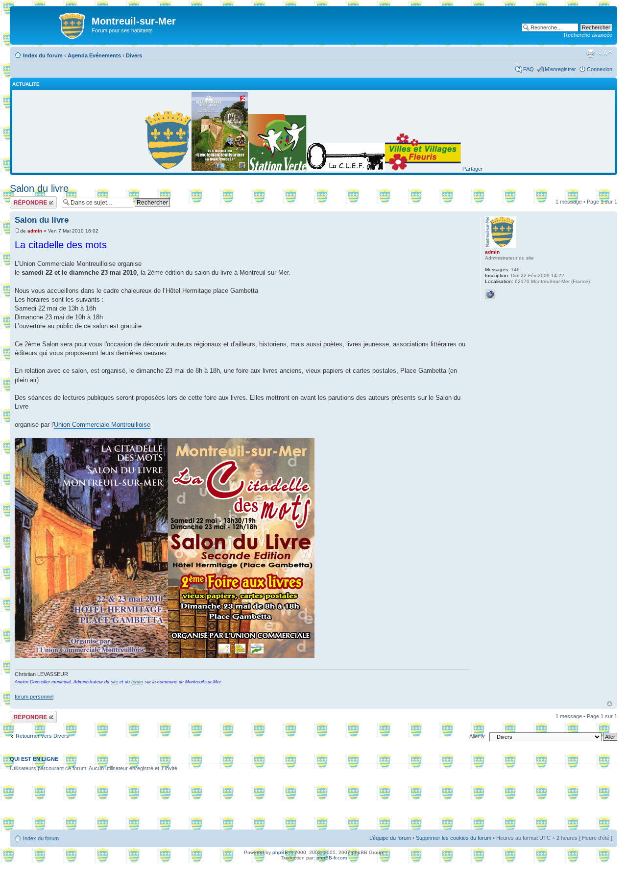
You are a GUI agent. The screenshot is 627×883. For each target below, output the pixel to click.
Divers (134, 55)
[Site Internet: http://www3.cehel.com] (490, 294)
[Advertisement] (313, 804)
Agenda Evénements (94, 55)
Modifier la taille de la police (605, 53)
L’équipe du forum (390, 838)
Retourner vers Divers (42, 736)
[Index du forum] (52, 24)
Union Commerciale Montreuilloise (102, 424)
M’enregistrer (560, 69)
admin (34, 231)
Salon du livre (39, 188)
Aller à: (477, 736)
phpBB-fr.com (331, 857)
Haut (609, 703)
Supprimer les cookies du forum (453, 838)
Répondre (21, 199)
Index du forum (43, 55)
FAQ (528, 69)
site (114, 681)
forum (137, 681)
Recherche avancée (588, 35)
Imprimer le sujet (590, 53)
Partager (472, 169)
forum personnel (34, 697)
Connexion (599, 69)
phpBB (280, 852)
